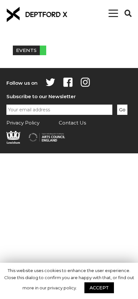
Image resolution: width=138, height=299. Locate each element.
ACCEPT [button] (99, 288)
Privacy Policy (22, 123)
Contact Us (72, 123)
